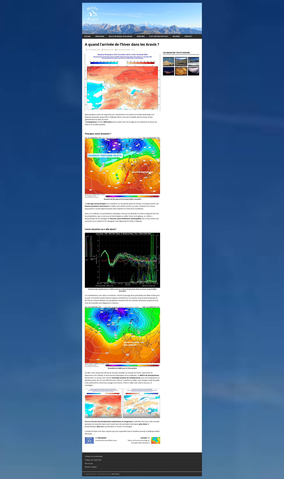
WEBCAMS (141, 36)
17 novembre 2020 (94, 50)
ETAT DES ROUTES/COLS (158, 36)
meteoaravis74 (109, 50)
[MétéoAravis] (142, 33)
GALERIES (176, 36)
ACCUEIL (87, 36)
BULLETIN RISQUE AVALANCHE (120, 36)
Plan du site (89, 463)
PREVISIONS (99, 36)
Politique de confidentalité (94, 456)
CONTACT (188, 36)
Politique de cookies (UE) (93, 460)
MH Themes (115, 474)
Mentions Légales (91, 467)
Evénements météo (123, 50)
